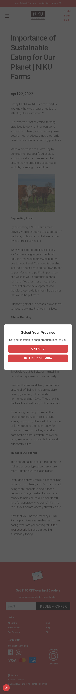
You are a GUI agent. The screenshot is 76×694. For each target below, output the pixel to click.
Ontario (38, 348)
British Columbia (38, 358)
